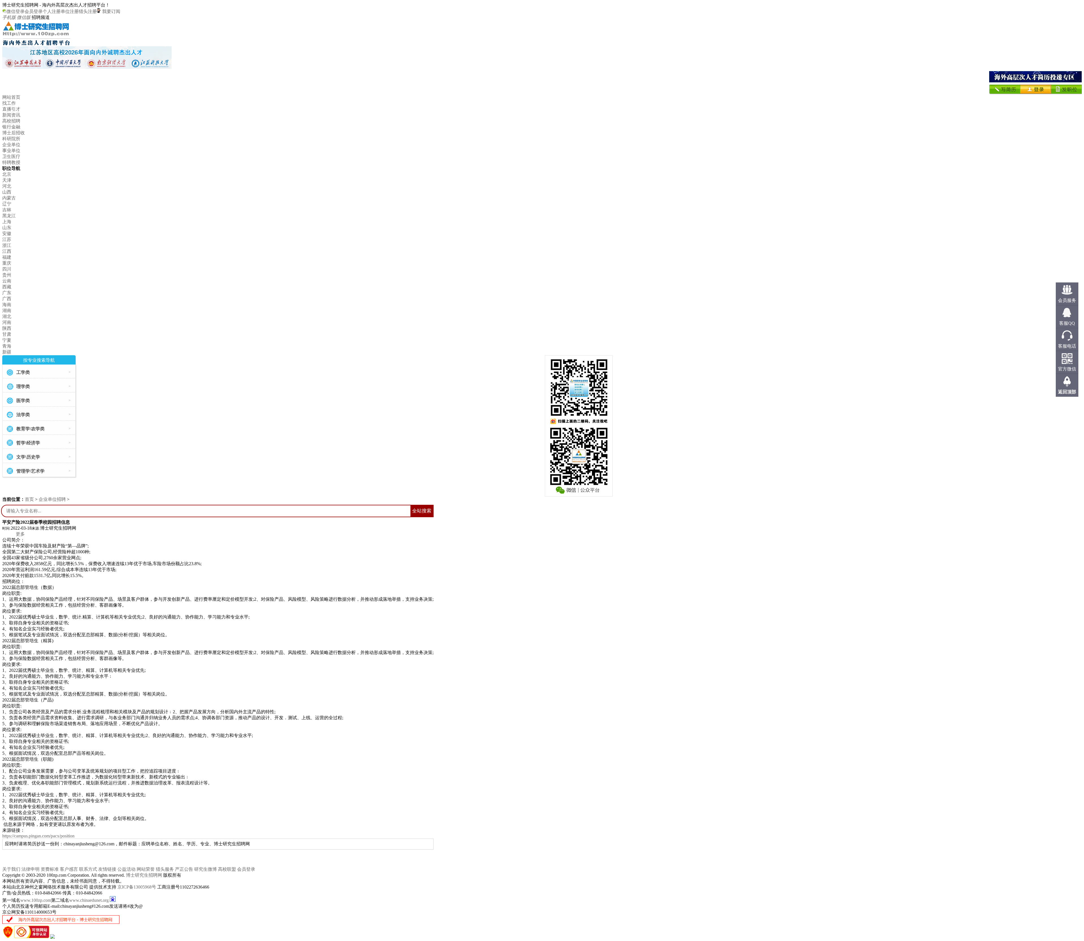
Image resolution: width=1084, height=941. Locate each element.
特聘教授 (11, 162)
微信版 (23, 17)
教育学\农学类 (30, 428)
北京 (6, 174)
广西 (6, 298)
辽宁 (6, 203)
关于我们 (11, 869)
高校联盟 (227, 869)
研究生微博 (205, 869)
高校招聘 (11, 121)
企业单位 (11, 144)
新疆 (6, 352)
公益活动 (126, 869)
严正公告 (184, 869)
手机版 (9, 17)
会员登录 (34, 11)
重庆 (6, 263)
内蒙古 (9, 198)
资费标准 (50, 869)
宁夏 (6, 340)
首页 (29, 499)
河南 (6, 322)
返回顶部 (1067, 391)
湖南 (6, 310)
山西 (6, 192)
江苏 (6, 239)
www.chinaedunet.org (89, 900)
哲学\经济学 (28, 442)
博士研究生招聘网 (144, 875)
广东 (6, 292)
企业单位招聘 (52, 499)
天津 (6, 180)
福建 (6, 257)
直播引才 (11, 109)
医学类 (23, 400)
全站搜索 (421, 511)
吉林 (6, 209)
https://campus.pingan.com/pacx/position (38, 835)
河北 (6, 186)
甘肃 (6, 334)
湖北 (6, 316)
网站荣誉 (146, 869)
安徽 (6, 233)
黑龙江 (9, 215)
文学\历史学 (28, 457)
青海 (6, 346)
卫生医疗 (11, 156)
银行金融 (11, 126)
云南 (6, 280)
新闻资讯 (11, 115)
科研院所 (11, 138)
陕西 (6, 328)
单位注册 (70, 11)
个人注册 (52, 11)
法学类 (23, 414)
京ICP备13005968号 (136, 887)
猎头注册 (88, 11)
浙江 (6, 245)
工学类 (23, 372)
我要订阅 (110, 11)
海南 (6, 304)
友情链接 (107, 869)
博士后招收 (13, 132)
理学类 (23, 386)
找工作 (9, 103)
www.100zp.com (35, 900)
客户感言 (69, 869)
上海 (6, 221)
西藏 (6, 286)
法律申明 (30, 869)
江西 (6, 251)
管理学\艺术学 (30, 471)
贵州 (6, 275)
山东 (6, 227)
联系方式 (88, 869)
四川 (6, 269)
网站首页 (11, 97)
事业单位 (11, 150)
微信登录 (15, 11)
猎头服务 (165, 869)
